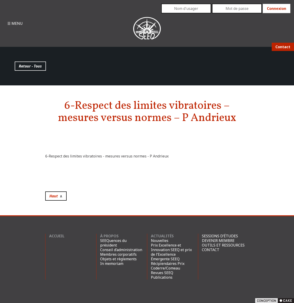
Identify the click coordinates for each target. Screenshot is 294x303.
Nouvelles (159, 240)
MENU (17, 23)
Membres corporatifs (118, 254)
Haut (55, 196)
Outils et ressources (223, 245)
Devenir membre (218, 240)
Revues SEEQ (162, 272)
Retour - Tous (30, 66)
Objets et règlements (118, 258)
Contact (282, 46)
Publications (161, 277)
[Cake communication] (274, 300)
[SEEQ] (147, 32)
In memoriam (111, 263)
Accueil (57, 235)
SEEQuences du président (113, 243)
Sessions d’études (220, 235)
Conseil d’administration (121, 249)
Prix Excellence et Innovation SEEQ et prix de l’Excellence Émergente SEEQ (171, 252)
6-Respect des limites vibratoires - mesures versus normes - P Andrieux (107, 156)
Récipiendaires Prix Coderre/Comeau (167, 266)
